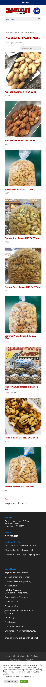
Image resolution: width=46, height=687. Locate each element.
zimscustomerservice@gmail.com (20, 545)
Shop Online (18, 656)
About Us (29, 660)
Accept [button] (23, 681)
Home (8, 32)
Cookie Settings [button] (10, 681)
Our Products (32, 656)
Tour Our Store (16, 660)
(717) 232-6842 (11, 536)
